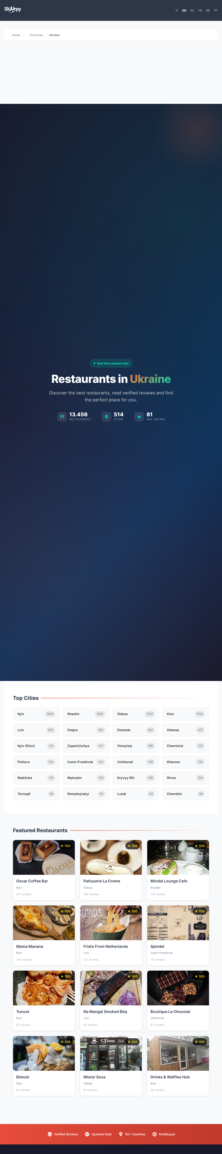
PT (216, 10)
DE (208, 10)
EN (184, 10)
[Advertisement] (111, 73)
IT (177, 10)
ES (192, 10)
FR (200, 10)
